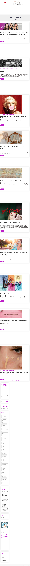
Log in (3, 555)
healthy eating (4, 453)
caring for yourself (4, 431)
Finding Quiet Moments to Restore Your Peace (5, 492)
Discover (2, 41)
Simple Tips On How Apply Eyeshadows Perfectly (13, 293)
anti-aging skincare (4, 422)
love (6, 457)
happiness (4, 450)
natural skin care (4, 467)
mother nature (4, 464)
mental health (4, 460)
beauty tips (4, 426)
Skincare (18, 318)
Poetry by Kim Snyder (13, 13)
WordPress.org (4, 560)
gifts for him (4, 449)
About (18, 13)
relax (3, 472)
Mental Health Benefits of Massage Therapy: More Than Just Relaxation (5, 501)
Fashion (6, 68)
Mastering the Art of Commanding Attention (11, 222)
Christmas (3, 433)
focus (3, 443)
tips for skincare (4, 479)
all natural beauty (4, 416)
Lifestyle (12, 68)
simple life (4, 476)
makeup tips (4, 459)
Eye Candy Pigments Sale (4, 440)
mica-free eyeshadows (4, 462)
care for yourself (4, 429)
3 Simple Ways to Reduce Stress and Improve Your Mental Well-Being (4, 496)
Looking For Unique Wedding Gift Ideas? (10, 180)
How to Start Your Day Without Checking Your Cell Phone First (5, 509)
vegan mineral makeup (4, 482)
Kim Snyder (4, 456)
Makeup (16, 68)
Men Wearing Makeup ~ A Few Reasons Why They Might (14, 372)
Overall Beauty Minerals (3, 469)
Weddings (22, 318)
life (3, 457)
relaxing (3, 473)
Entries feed (3, 557)
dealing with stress (4, 435)
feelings (3, 442)
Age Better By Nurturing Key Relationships (4, 505)
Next (18, 380)
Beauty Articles (2, 68)
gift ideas (3, 446)
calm (3, 428)
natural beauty (4, 465)
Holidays (9, 68)
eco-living (4, 438)
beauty (3, 425)
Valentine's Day (4, 480)
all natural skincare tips (4, 420)
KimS (7, 35)
